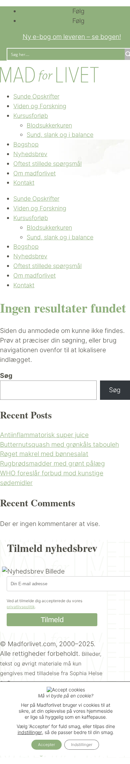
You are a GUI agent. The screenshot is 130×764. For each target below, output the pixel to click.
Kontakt (23, 182)
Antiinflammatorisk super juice (44, 435)
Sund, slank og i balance (60, 134)
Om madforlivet (34, 173)
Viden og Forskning (39, 106)
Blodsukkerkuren (49, 125)
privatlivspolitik (21, 606)
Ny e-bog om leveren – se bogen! (72, 37)
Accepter (46, 744)
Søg (6, 376)
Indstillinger (81, 744)
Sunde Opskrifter (36, 96)
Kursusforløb (30, 115)
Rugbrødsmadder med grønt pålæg (52, 463)
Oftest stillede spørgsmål (47, 163)
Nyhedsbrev (30, 153)
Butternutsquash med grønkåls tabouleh (59, 444)
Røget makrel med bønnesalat (44, 454)
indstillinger (30, 732)
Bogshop (26, 144)
